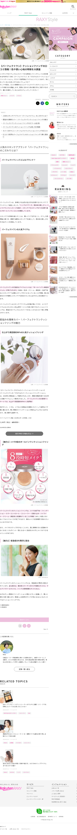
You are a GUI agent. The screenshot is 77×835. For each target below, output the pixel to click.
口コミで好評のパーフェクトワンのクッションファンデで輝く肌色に (25, 135)
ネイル (52, 82)
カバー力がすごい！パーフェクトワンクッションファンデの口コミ (25, 131)
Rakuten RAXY (8, 6)
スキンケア (53, 62)
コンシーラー (22, 713)
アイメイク (53, 70)
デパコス (63, 175)
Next (46, 629)
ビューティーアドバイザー (34, 799)
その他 (52, 90)
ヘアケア (52, 78)
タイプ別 (69, 178)
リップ (18, 772)
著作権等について (52, 816)
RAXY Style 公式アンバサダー (10, 713)
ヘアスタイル (57, 168)
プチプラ (54, 172)
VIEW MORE (73, 144)
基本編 (72, 158)
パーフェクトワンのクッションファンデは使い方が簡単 (21, 127)
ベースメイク (8, 93)
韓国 (57, 161)
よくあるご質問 (56, 793)
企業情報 (33, 816)
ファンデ (12, 95)
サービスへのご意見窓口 (58, 796)
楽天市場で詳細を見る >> (24, 433)
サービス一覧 (3, 829)
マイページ (30, 793)
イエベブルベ (26, 772)
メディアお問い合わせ (58, 791)
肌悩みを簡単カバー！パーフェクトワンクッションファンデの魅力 (25, 119)
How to (5, 742)
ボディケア (53, 74)
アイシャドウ (54, 165)
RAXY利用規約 (56, 799)
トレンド (64, 165)
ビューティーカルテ (32, 796)
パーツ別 (63, 172)
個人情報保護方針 (41, 816)
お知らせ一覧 (55, 788)
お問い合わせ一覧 (14, 829)
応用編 (11, 742)
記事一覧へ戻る (24, 669)
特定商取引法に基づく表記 (59, 802)
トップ (9, 13)
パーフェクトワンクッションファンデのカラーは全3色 (21, 123)
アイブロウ (18, 742)
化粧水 (71, 172)
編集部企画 (71, 155)
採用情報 (61, 816)
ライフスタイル (58, 178)
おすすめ (12, 772)
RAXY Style (28, 13)
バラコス (19, 95)
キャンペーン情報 (47, 13)
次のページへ (24, 620)
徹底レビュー (4, 95)
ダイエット (54, 175)
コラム (52, 86)
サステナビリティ (25, 829)
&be (29, 713)
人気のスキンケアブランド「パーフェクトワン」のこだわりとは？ (25, 116)
